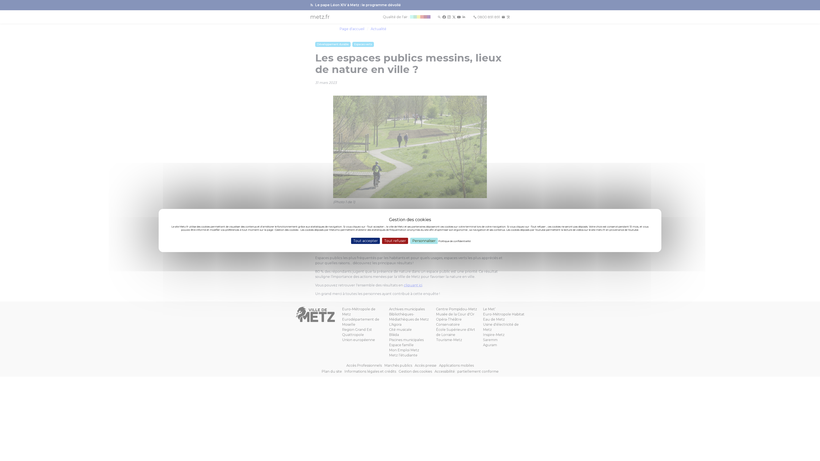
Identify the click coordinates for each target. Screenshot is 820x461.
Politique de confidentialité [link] (454, 241)
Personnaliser (424, 241)
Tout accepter (365, 241)
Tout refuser (395, 241)
